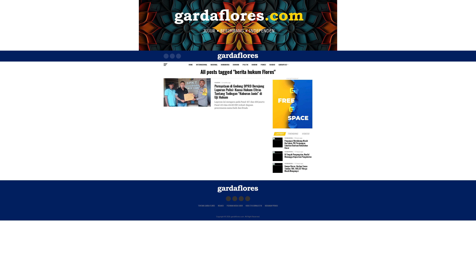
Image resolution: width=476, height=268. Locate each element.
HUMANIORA (225, 64)
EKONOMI (236, 64)
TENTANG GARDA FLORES (206, 205)
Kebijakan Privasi (271, 205)
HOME (191, 64)
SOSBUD (272, 64)
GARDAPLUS (283, 64)
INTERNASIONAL (201, 64)
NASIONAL (214, 64)
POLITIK (245, 64)
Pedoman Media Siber (235, 205)
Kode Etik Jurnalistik (254, 205)
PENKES (263, 64)
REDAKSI (221, 205)
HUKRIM (254, 64)
